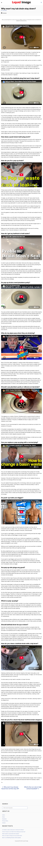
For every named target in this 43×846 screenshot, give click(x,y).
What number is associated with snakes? (10, 833)
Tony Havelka (4, 10)
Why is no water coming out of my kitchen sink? (12, 835)
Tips (2, 782)
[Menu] (1, 2)
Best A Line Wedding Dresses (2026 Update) (11, 837)
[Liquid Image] (21, 2)
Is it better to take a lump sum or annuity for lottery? (13, 829)
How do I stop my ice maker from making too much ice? (13, 831)
